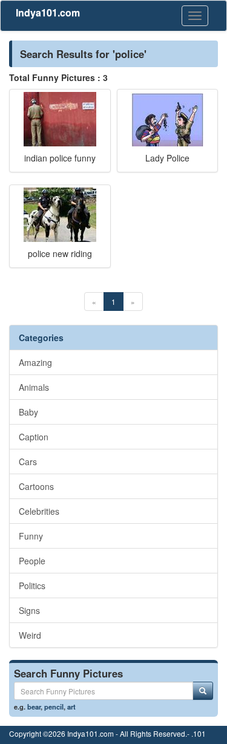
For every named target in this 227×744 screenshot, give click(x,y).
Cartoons (36, 486)
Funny (31, 536)
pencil (54, 706)
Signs (29, 610)
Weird (30, 635)
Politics (32, 585)
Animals (34, 387)
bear (34, 706)
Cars (28, 461)
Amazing (35, 362)
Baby (28, 412)
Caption (33, 437)
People (32, 561)
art (71, 706)
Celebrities (39, 511)
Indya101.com (48, 12)
